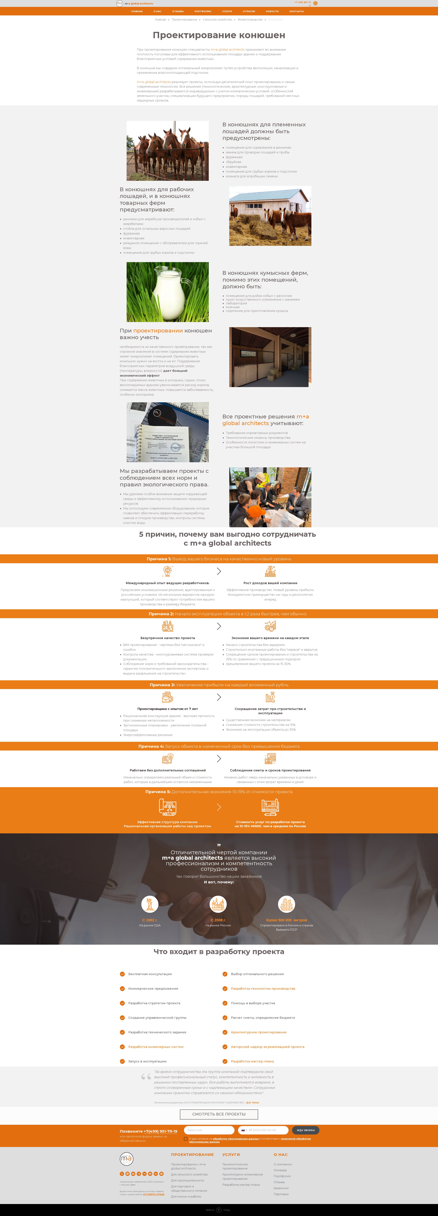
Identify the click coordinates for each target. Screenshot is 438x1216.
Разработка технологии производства (263, 989)
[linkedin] (156, 1174)
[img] (315, 3)
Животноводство (250, 19)
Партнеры (281, 1194)
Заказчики (281, 1188)
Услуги (227, 11)
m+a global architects (265, 419)
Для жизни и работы (186, 1196)
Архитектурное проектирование (259, 1032)
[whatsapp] (127, 1174)
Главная (137, 11)
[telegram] (139, 1174)
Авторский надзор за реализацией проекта (267, 1047)
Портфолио (203, 11)
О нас (157, 11)
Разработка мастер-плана (252, 1061)
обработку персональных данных (236, 1138)
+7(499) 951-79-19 (160, 1131)
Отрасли (249, 11)
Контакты (296, 11)
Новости (272, 11)
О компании (283, 1164)
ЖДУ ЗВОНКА (306, 1130)
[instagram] (161, 1174)
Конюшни (275, 19)
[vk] (144, 1174)
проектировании (158, 330)
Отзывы (178, 11)
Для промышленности (187, 1180)
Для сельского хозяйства (189, 1174)
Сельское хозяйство (217, 19)
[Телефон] (122, 1174)
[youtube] (150, 1174)
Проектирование (184, 19)
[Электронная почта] (133, 1174)
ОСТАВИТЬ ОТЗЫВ (153, 1194)
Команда (280, 1170)
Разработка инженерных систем (156, 1047)
